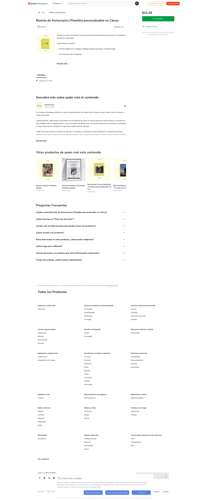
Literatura (88, 377)
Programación (136, 442)
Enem (86, 367)
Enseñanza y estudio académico (97, 353)
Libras (86, 374)
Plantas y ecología (138, 408)
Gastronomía (42, 340)
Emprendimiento (137, 360)
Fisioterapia (88, 445)
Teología (87, 319)
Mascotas (41, 309)
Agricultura (135, 411)
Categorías (56, 3)
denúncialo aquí (112, 285)
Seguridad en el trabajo (46, 360)
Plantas (134, 415)
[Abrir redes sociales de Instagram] (125, 106)
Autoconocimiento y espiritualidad (98, 305)
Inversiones (135, 367)
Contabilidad (135, 357)
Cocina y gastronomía (46, 329)
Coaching (134, 312)
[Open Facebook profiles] (39, 478)
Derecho (87, 360)
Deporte (87, 442)
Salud (86, 449)
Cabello (41, 411)
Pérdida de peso (90, 438)
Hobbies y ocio (44, 394)
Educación (88, 363)
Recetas (41, 343)
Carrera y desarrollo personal (143, 305)
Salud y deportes (91, 435)
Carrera (133, 309)
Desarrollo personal (138, 316)
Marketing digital (137, 398)
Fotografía (88, 336)
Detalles (41, 75)
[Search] (137, 3)
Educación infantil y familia (142, 329)
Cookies (166, 491)
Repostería (42, 333)
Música (86, 418)
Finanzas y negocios (139, 353)
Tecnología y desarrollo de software (146, 435)
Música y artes (90, 408)
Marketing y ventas (139, 394)
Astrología (88, 309)
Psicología (88, 384)
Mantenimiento (90, 398)
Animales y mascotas (47, 305)
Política (87, 381)
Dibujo (86, 415)
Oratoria (134, 319)
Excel (133, 438)
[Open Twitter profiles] (44, 478)
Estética (41, 415)
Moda (40, 425)
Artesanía (88, 411)
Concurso (87, 357)
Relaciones (42, 435)
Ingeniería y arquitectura (48, 353)
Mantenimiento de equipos (95, 394)
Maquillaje (42, 422)
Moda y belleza (44, 408)
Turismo (41, 398)
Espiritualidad (89, 312)
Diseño (86, 333)
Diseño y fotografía (92, 329)
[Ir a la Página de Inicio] (38, 3)
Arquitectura (42, 357)
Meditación (88, 316)
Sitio (132, 445)
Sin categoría (43, 459)
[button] (78, 212)
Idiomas (87, 370)
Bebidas (41, 336)
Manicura (41, 418)
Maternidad (135, 333)
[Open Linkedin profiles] (49, 478)
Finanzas (134, 363)
